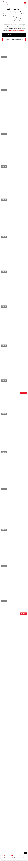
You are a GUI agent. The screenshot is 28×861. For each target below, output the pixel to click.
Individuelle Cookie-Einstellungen (14, 39)
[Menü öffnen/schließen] (25, 857)
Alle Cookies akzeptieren (14, 34)
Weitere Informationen (14, 30)
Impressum (22, 30)
